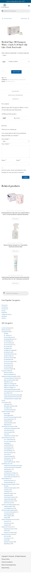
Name (4, 160)
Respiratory (4, 312)
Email (18, 160)
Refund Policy (5, 568)
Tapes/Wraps (10, 79)
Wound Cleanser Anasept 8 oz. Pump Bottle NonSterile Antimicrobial (15, 245)
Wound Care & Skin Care (19, 79)
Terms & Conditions (7, 562)
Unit (3, 62)
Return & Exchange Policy (9, 565)
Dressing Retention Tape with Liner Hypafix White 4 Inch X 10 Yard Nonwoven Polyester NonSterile (15, 213)
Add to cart (16, 72)
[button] (29, 5)
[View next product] (28, 18)
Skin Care (10, 243)
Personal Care (5, 309)
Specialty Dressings (10, 210)
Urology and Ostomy (6, 314)
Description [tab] (15, 91)
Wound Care (4, 305)
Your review (6, 144)
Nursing (3, 310)
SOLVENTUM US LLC (10, 81)
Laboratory (4, 316)
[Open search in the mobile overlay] (15, 11)
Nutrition (4, 318)
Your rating (6, 139)
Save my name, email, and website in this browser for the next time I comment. (14, 171)
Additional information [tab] (15, 95)
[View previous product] (3, 18)
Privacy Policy (5, 559)
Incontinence (5, 307)
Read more (15, 218)
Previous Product (8, 18)
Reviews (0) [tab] (15, 99)
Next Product (24, 18)
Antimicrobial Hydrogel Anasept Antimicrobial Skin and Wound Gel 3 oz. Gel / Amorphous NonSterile (15, 278)
